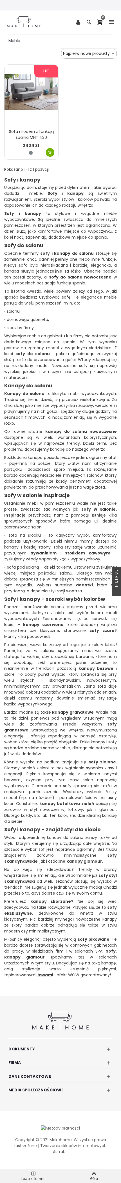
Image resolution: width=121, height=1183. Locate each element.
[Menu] (111, 21)
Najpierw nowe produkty (87, 53)
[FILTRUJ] (116, 591)
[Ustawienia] (78, 21)
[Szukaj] (89, 21)
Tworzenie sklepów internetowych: (73, 1146)
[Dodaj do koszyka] (50, 152)
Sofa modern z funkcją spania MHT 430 (31, 134)
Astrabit (60, 1151)
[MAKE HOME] (24, 21)
